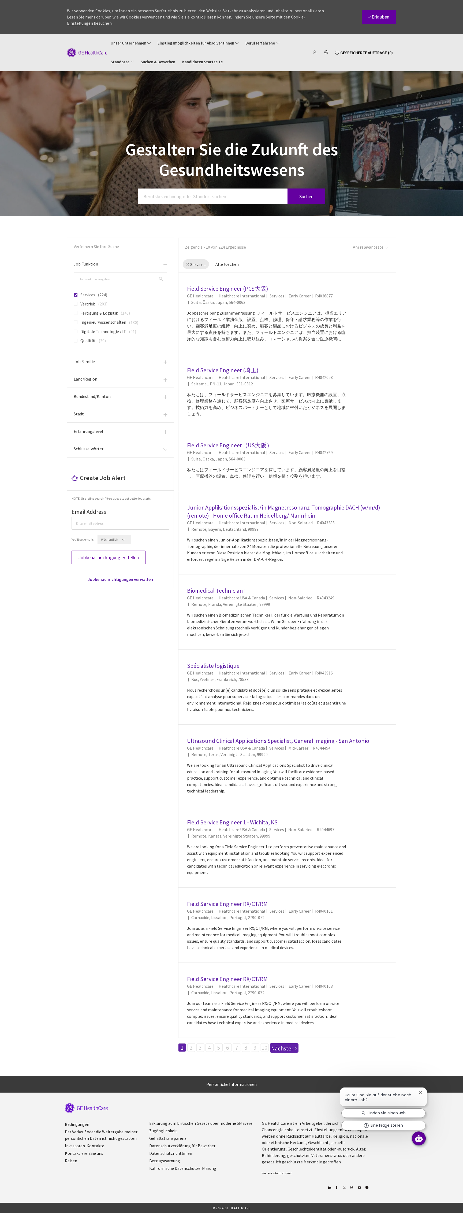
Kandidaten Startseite (202, 62)
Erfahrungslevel (88, 431)
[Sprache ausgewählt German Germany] (326, 52)
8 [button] (245, 1047)
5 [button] (218, 1047)
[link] (120, 579)
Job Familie (84, 361)
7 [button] (236, 1047)
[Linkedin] (329, 1187)
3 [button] (200, 1047)
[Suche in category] (161, 279)
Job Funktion (86, 264)
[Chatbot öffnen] (419, 1138)
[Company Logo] (87, 52)
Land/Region (85, 379)
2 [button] (191, 1047)
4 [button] (209, 1047)
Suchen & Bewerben (158, 62)
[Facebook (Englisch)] (336, 1187)
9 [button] (254, 1047)
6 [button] (227, 1047)
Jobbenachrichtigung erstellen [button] (108, 557)
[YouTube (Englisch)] (359, 1187)
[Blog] (351, 1187)
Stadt (79, 413)
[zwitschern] (344, 1187)
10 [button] (264, 1047)
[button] (315, 52)
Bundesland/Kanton (92, 396)
